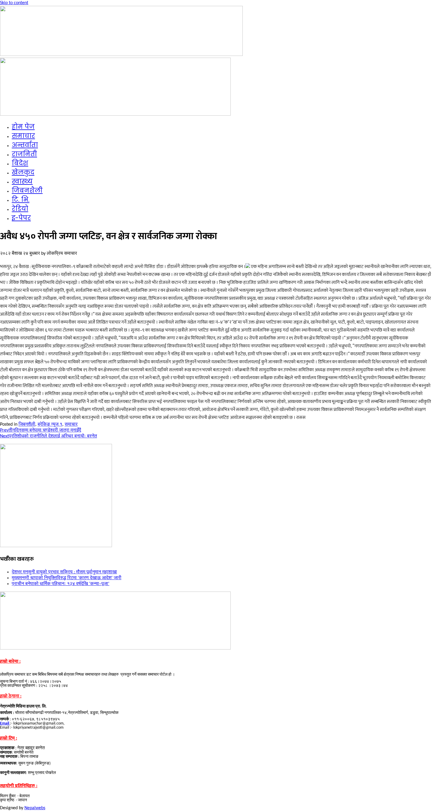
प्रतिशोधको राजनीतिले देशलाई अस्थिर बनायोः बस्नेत (48, 436)
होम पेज (23, 126)
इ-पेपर (21, 218)
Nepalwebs (34, 808)
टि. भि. (20, 199)
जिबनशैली (27, 190)
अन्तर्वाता (25, 145)
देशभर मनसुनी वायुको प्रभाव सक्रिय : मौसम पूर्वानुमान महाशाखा (64, 572)
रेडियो (20, 208)
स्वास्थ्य (22, 181)
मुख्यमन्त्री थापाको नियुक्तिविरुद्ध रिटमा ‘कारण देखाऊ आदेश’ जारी (66, 578)
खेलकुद (23, 172)
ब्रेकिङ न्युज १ (50, 424)
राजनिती (24, 154)
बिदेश (20, 163)
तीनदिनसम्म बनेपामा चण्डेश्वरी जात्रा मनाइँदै (40, 430)
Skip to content (14, 3)
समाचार (23, 135)
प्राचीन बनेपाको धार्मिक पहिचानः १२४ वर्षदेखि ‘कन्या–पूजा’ (60, 584)
